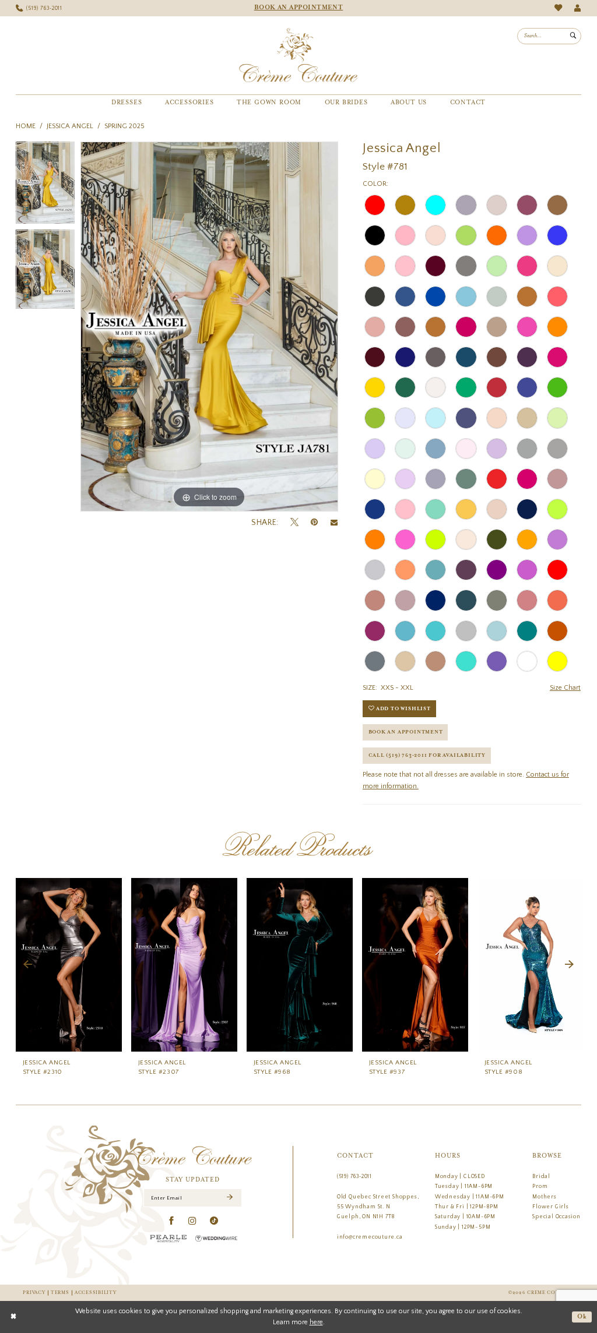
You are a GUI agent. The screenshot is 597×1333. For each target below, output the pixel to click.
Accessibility (95, 1292)
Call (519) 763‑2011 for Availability (427, 755)
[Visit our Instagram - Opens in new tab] (193, 1221)
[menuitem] (39, 8)
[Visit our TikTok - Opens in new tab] (214, 1221)
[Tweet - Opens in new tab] (294, 522)
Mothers (544, 1197)
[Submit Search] (573, 36)
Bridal (541, 1176)
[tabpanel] (45, 186)
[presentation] (69, 965)
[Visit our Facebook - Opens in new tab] (172, 1221)
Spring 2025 (124, 126)
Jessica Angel (70, 126)
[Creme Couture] (298, 55)
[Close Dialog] (13, 1317)
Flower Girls (550, 1206)
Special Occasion (556, 1216)
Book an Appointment (405, 732)
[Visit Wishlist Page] (558, 8)
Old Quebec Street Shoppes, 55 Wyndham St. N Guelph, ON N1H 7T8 (378, 1207)
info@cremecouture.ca (370, 1237)
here (316, 1322)
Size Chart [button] (565, 688)
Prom (539, 1186)
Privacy (34, 1292)
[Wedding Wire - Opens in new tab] (216, 1238)
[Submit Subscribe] (229, 1198)
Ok (582, 1316)
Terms (60, 1292)
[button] (577, 8)
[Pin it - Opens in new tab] (314, 522)
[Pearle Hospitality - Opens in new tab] (168, 1238)
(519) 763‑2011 (354, 1176)
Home (26, 126)
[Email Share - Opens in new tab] (334, 522)
